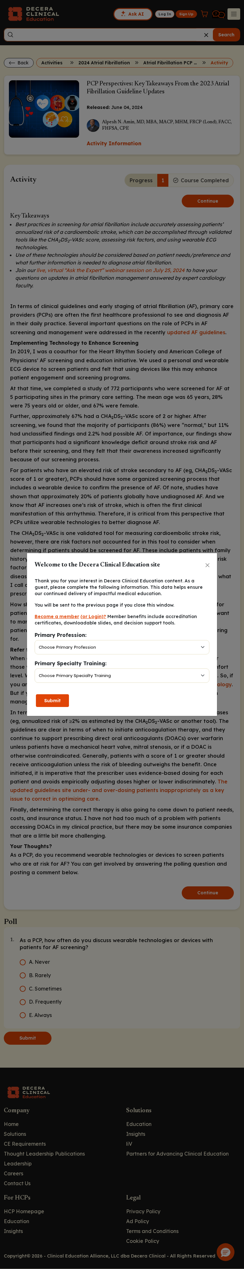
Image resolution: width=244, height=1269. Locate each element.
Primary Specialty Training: (70, 663)
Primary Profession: (60, 635)
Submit (52, 700)
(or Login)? (93, 616)
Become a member (57, 616)
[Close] (207, 565)
